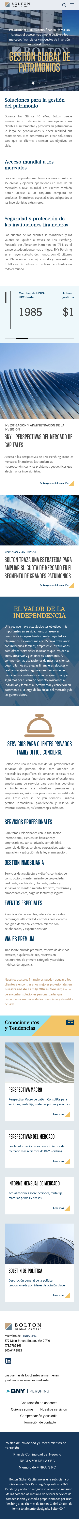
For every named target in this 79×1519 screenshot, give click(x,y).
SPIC (34, 1336)
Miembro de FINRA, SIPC (37, 1467)
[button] (72, 5)
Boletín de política (25, 1271)
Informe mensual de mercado (34, 1184)
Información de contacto (39, 1422)
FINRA (25, 1336)
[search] (64, 4)
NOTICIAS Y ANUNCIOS (20, 552)
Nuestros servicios (53, 1409)
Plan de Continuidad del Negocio (37, 1454)
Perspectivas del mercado (32, 1137)
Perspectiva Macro (25, 1090)
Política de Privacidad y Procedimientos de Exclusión (35, 1445)
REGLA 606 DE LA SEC (37, 1461)
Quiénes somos (22, 1409)
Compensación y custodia (39, 1416)
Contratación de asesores (38, 1403)
